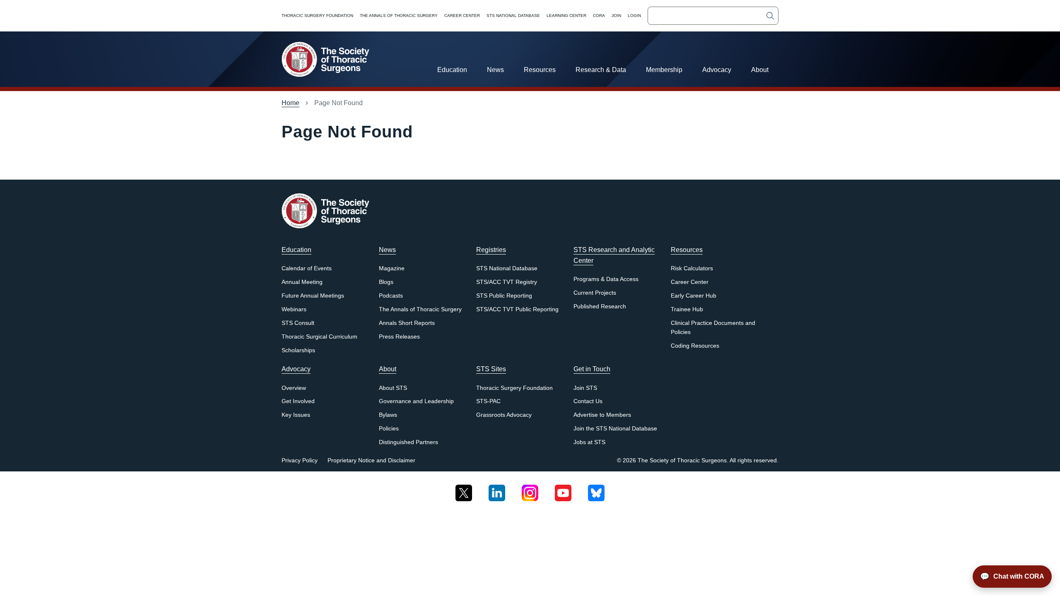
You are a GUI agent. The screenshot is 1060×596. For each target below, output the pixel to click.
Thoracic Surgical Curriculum (319, 337)
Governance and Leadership (416, 401)
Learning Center (566, 15)
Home (290, 102)
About (759, 69)
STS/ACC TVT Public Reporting (517, 309)
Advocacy (716, 69)
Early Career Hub (693, 296)
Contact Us (587, 401)
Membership (664, 69)
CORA (599, 15)
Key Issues (296, 415)
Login (634, 15)
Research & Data (601, 69)
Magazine (392, 268)
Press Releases (399, 337)
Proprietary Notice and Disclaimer (371, 460)
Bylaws (388, 415)
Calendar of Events (307, 268)
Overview (294, 388)
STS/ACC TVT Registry (506, 282)
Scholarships (298, 350)
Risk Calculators (692, 268)
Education (452, 69)
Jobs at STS (589, 442)
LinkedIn (497, 489)
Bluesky (596, 489)
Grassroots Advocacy (504, 415)
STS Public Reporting (504, 296)
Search (770, 16)
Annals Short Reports (407, 323)
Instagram (530, 489)
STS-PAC (488, 401)
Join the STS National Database (615, 428)
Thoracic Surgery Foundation (317, 15)
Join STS (585, 388)
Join (616, 15)
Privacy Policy (300, 460)
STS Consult (298, 323)
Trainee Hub (687, 309)
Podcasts (391, 296)
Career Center (462, 15)
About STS (393, 388)
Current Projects (594, 293)
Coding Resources (695, 346)
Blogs (386, 282)
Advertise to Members (602, 415)
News (495, 69)
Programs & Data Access (605, 279)
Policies (389, 428)
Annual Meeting (302, 282)
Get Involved (298, 401)
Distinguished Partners (408, 442)
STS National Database (513, 15)
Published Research (599, 306)
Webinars (294, 309)
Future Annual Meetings (313, 296)
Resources (540, 69)
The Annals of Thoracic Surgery (399, 15)
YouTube (563, 489)
